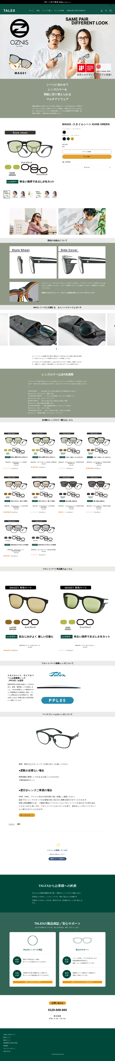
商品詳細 (87, 167)
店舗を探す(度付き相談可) (76, 10)
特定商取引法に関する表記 (10, 1043)
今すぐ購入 (87, 156)
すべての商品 (59, 10)
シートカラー (71, 128)
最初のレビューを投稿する (57, 859)
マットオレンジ (72, 138)
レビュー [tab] (12, 824)
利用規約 (5, 1045)
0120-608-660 (57, 1010)
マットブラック (64, 132)
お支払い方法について (9, 1034)
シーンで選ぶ (47, 10)
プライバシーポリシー (9, 1048)
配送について (6, 1037)
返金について (6, 1040)
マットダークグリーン (68, 138)
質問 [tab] (18, 824)
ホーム (31, 10)
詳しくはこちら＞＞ (27, 815)
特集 (38, 10)
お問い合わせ (6, 1051)
